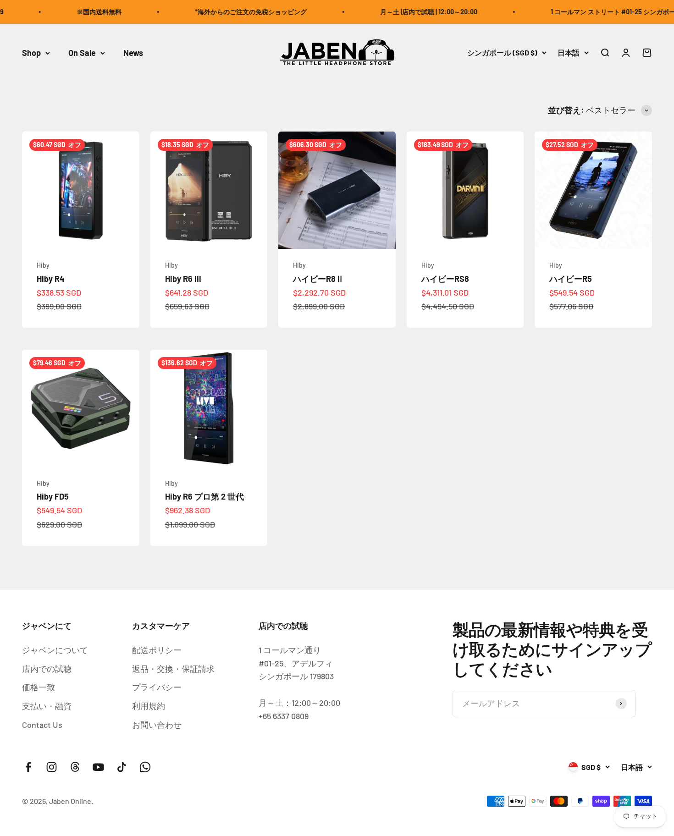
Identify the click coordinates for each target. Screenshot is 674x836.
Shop (31, 53)
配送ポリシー (157, 650)
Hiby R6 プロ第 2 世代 (204, 496)
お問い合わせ (157, 725)
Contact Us (42, 725)
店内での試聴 (47, 669)
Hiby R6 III (183, 279)
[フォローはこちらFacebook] (28, 767)
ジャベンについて (55, 650)
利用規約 (148, 706)
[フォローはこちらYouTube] (98, 767)
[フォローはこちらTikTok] (122, 767)
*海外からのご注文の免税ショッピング (238, 12)
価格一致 (38, 687)
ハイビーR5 (570, 279)
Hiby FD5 (53, 496)
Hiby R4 (51, 279)
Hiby (43, 265)
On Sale (82, 53)
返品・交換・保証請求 (173, 669)
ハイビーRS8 (445, 279)
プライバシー (157, 687)
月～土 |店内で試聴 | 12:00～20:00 (415, 12)
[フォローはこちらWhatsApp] (145, 767)
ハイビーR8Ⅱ (318, 279)
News (133, 53)
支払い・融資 (47, 706)
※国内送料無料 (86, 12)
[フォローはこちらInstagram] (51, 767)
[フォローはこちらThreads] (75, 767)
